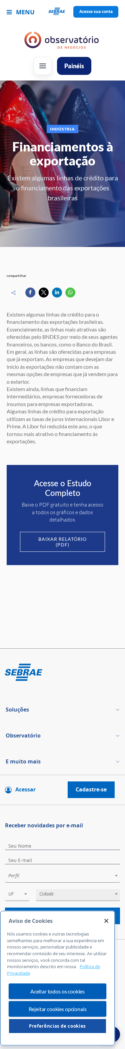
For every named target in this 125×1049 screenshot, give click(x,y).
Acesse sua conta (96, 11)
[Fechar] (106, 921)
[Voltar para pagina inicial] (62, 673)
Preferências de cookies (57, 1026)
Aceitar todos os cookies (57, 991)
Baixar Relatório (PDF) (62, 541)
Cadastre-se (91, 789)
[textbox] (65, 875)
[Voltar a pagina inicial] (62, 12)
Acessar (25, 789)
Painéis (74, 66)
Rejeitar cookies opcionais (58, 1009)
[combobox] (62, 877)
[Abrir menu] (43, 66)
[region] (57, 978)
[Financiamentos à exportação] (30, 293)
